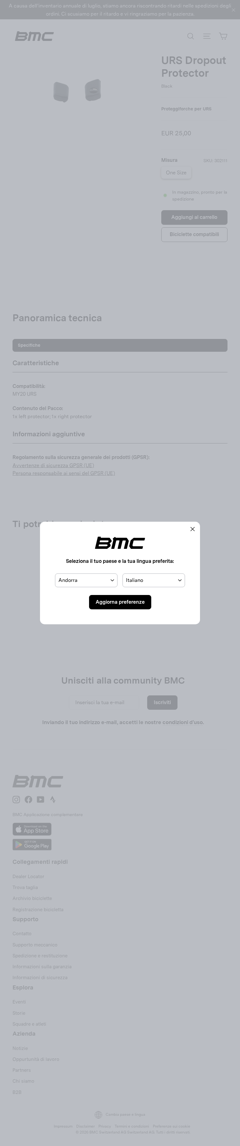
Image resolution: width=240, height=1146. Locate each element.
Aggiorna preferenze (120, 602)
